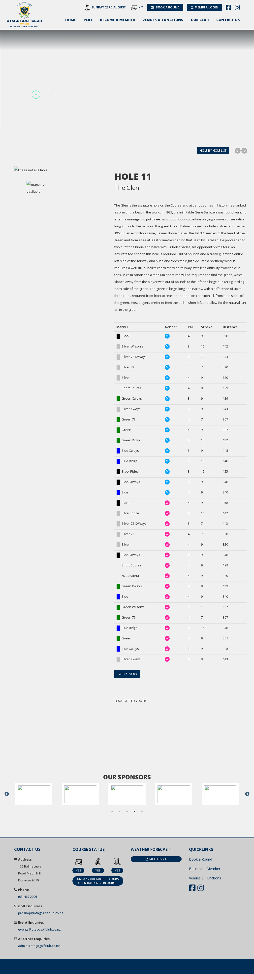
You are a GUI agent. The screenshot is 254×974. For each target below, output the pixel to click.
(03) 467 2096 (27, 896)
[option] (60, 170)
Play (88, 19)
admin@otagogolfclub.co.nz (39, 945)
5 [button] (141, 811)
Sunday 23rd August (109, 7)
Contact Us (228, 19)
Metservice (158, 859)
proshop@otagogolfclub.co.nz (40, 913)
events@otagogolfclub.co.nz (39, 929)
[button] (26, 94)
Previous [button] (6, 794)
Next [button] (247, 794)
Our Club (200, 19)
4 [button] (134, 811)
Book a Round (167, 7)
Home (70, 19)
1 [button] (112, 811)
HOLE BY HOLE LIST (213, 150)
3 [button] (127, 811)
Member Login (206, 7)
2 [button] (119, 811)
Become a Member (117, 19)
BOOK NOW (127, 673)
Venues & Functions (162, 19)
